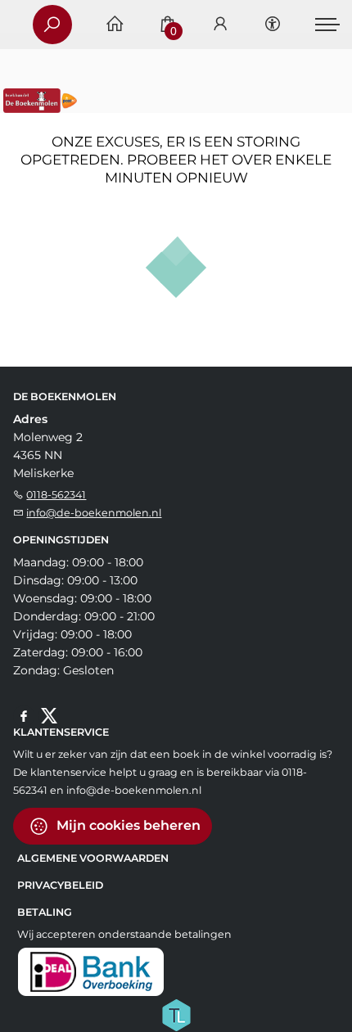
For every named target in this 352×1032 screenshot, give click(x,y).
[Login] (220, 25)
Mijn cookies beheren (127, 825)
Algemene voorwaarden (93, 858)
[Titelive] (176, 1014)
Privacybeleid (60, 885)
